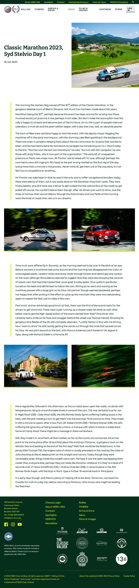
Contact (61, 2)
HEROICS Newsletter (119, 2)
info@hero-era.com (12, 518)
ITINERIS (39, 9)
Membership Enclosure (79, 2)
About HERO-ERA (32, 2)
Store (118, 9)
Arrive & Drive (53, 9)
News (71, 9)
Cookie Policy (129, 576)
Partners (105, 9)
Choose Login (53, 502)
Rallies (26, 9)
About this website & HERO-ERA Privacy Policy (99, 576)
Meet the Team (99, 2)
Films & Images (83, 9)
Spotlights (48, 2)
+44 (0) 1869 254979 (15, 515)
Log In (130, 9)
